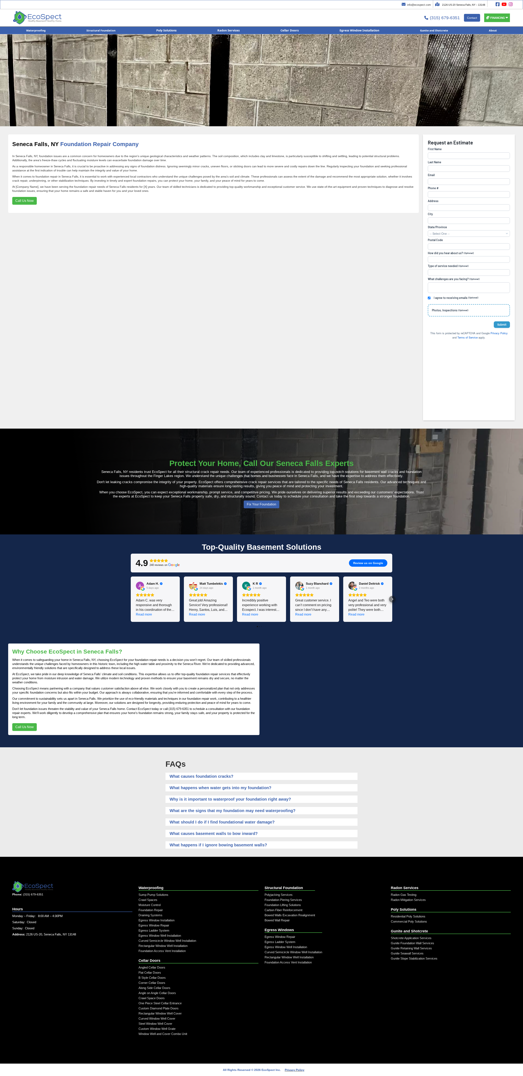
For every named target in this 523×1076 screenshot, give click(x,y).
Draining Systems (150, 915)
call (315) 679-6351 (176, 709)
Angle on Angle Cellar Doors (157, 993)
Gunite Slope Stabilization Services (414, 958)
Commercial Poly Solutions (409, 921)
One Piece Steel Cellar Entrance (160, 1003)
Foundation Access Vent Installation (162, 951)
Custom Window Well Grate (157, 1028)
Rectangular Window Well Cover (160, 1013)
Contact (472, 17)
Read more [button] (144, 614)
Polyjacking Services (279, 894)
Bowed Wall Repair (277, 920)
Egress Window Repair (154, 925)
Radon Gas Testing (403, 894)
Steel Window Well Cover (155, 1023)
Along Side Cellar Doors (154, 988)
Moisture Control (150, 905)
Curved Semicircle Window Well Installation (167, 940)
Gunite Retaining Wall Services (411, 948)
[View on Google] (140, 586)
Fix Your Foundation (261, 504)
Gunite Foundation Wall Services (412, 943)
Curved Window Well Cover (157, 1018)
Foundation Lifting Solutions (283, 905)
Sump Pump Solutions (153, 894)
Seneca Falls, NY (35, 144)
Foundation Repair (151, 910)
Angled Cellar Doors (152, 967)
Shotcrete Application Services (411, 938)
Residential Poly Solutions (408, 916)
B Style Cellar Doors (152, 977)
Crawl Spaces (148, 900)
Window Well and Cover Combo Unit (163, 1034)
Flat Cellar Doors (150, 972)
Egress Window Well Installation (160, 935)
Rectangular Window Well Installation (163, 946)
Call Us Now (24, 200)
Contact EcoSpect (138, 709)
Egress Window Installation (156, 920)
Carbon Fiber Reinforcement (283, 910)
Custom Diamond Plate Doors (159, 1008)
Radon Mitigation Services (408, 900)
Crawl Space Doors (152, 998)
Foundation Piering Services (283, 900)
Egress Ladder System (154, 930)
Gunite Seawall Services (407, 953)
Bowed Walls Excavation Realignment (290, 915)
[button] (497, 17)
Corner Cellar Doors (152, 982)
